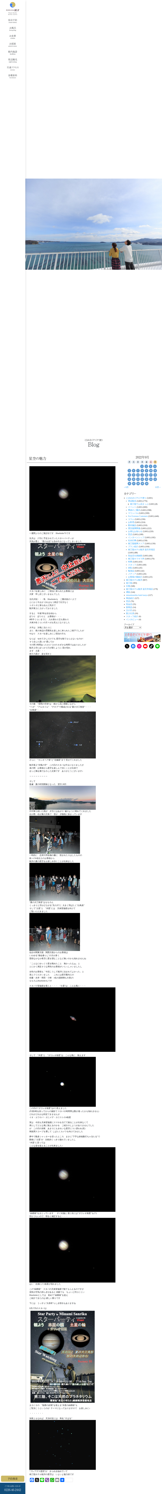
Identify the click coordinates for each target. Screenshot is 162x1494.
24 (151, 479)
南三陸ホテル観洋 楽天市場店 (141, 549)
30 (146, 483)
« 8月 (126, 487)
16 (146, 475)
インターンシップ (136, 537)
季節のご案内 (134, 510)
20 (133, 479)
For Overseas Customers (138, 516)
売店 (130, 534)
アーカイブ (129, 624)
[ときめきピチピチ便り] (142, 637)
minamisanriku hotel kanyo (137, 595)
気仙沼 (129, 604)
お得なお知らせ (135, 531)
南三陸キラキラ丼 (136, 559)
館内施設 (132, 525)
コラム (131, 519)
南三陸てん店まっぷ (139, 504)
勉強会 (131, 571)
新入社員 (130, 613)
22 (142, 479)
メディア (132, 574)
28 (138, 483)
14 (138, 475)
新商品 (129, 607)
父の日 (129, 610)
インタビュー (132, 619)
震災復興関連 (134, 528)
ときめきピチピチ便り (136, 498)
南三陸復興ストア (136, 543)
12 (129, 475)
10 (151, 471)
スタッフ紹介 (132, 616)
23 (146, 479)
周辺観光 (132, 501)
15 (142, 475)
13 (133, 475)
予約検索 (13, 1478)
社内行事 (132, 540)
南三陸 (129, 583)
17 (151, 475)
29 (142, 483)
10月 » (157, 487)
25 (155, 479)
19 (129, 479)
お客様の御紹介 (135, 577)
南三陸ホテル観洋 (134, 580)
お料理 (131, 522)
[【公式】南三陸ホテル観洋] (12, 8)
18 (155, 475)
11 (155, 471)
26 (129, 483)
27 (134, 483)
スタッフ (132, 565)
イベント (132, 507)
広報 (128, 586)
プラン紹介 (133, 546)
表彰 (130, 568)
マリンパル (133, 513)
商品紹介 (130, 598)
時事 (130, 562)
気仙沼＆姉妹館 (135, 556)
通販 (128, 592)
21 (138, 479)
